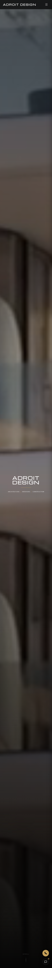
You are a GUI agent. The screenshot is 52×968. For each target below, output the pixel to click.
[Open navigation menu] (46, 4)
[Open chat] (45, 961)
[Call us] (45, 953)
